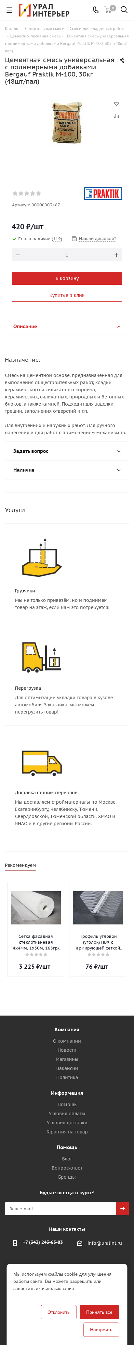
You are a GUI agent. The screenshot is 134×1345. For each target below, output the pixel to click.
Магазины (67, 1059)
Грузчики (25, 591)
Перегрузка (28, 688)
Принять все (99, 1312)
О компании (67, 1041)
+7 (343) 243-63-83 (43, 1242)
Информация (67, 1093)
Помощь (67, 1104)
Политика (67, 1077)
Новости (67, 1050)
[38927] (67, 132)
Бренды (67, 1177)
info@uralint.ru (104, 1243)
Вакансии (67, 1068)
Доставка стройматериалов (46, 793)
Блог (67, 1159)
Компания (67, 1029)
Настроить (101, 1329)
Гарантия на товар (67, 1132)
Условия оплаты (67, 1113)
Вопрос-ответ (67, 1168)
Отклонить (58, 1312)
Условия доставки (67, 1123)
